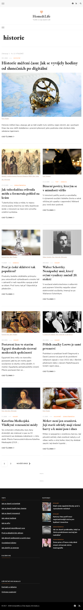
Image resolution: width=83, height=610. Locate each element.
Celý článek (7, 137)
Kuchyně (57, 416)
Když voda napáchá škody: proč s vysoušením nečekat (66, 507)
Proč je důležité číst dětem (12, 533)
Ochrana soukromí (9, 592)
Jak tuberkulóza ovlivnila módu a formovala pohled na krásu (20, 193)
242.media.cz (35, 606)
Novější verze (22, 464)
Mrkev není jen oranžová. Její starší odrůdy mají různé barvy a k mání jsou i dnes (62, 425)
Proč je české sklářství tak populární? (18, 269)
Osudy (57, 263)
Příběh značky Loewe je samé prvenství (62, 346)
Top (56, 182)
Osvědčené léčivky (9, 543)
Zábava (64, 182)
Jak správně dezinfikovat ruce (13, 528)
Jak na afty (6, 523)
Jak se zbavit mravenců (11, 513)
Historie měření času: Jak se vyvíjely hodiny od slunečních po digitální (40, 65)
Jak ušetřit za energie (10, 548)
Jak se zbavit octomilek (11, 503)
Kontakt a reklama (9, 587)
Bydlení (56, 503)
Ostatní (17, 58)
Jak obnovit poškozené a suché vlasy (16, 538)
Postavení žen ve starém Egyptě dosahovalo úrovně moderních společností (19, 348)
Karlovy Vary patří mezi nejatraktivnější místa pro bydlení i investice (63, 519)
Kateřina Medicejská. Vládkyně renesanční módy (20, 423)
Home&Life (41, 16)
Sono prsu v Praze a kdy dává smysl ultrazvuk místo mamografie (65, 545)
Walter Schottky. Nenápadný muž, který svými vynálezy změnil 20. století (60, 273)
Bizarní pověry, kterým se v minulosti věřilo (60, 188)
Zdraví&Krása (20, 185)
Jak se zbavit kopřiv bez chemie (14, 508)
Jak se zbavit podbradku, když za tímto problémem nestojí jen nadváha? (66, 532)
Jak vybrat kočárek (9, 518)
